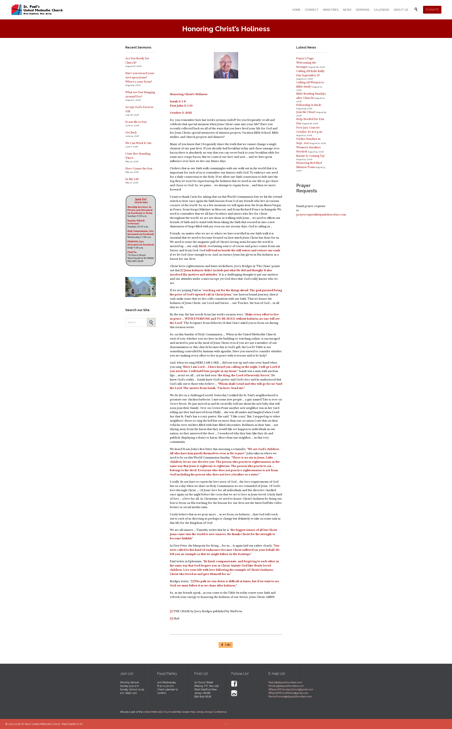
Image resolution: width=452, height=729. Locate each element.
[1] (181, 270)
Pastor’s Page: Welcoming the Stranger (306, 62)
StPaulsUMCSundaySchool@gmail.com (290, 689)
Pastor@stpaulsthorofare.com (285, 682)
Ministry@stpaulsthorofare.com (286, 686)
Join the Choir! (306, 112)
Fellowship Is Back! (308, 105)
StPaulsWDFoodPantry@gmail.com (288, 693)
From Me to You (136, 122)
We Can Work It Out (138, 143)
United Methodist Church (157, 711)
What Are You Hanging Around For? (140, 94)
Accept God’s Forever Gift (139, 109)
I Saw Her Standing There (137, 156)
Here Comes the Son (138, 168)
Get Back (131, 132)
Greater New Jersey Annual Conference (204, 711)
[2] (192, 581)
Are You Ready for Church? (137, 60)
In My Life (132, 179)
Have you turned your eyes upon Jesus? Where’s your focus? (139, 77)
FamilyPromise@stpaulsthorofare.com (290, 696)
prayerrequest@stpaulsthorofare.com (321, 214)
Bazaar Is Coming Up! (310, 155)
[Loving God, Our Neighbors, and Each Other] (37, 9)
